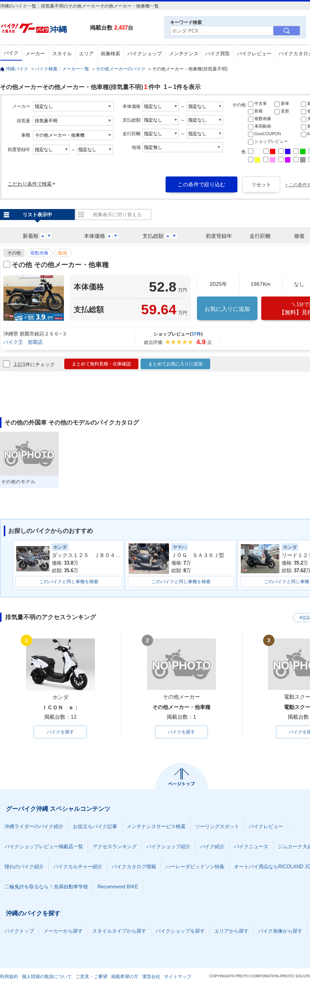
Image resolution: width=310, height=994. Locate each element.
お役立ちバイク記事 (95, 826)
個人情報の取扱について (47, 976)
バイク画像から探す (280, 931)
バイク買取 (217, 53)
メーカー (35, 53)
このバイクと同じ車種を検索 (68, 581)
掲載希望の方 (124, 976)
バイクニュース (251, 846)
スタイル (62, 53)
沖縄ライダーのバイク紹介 (34, 826)
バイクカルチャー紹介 (77, 866)
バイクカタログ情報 (134, 866)
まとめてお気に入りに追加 (175, 364)
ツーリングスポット (217, 826)
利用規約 (9, 976)
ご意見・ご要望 (91, 976)
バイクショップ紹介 (168, 846)
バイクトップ (19, 931)
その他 (14, 253)
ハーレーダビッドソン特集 (195, 866)
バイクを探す (60, 732)
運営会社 (151, 976)
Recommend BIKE (118, 886)
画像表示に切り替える (117, 214)
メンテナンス (183, 53)
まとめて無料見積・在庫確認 (101, 364)
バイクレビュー (254, 53)
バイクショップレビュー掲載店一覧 (44, 846)
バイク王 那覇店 (23, 342)
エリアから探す (231, 931)
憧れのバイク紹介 (24, 866)
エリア (86, 53)
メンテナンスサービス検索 (156, 826)
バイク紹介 (212, 846)
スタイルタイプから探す (119, 931)
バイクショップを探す (180, 931)
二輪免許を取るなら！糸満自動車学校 (46, 886)
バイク (11, 53)
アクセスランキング (115, 846)
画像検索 (110, 53)
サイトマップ (177, 976)
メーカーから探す (63, 931)
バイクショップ (144, 53)
